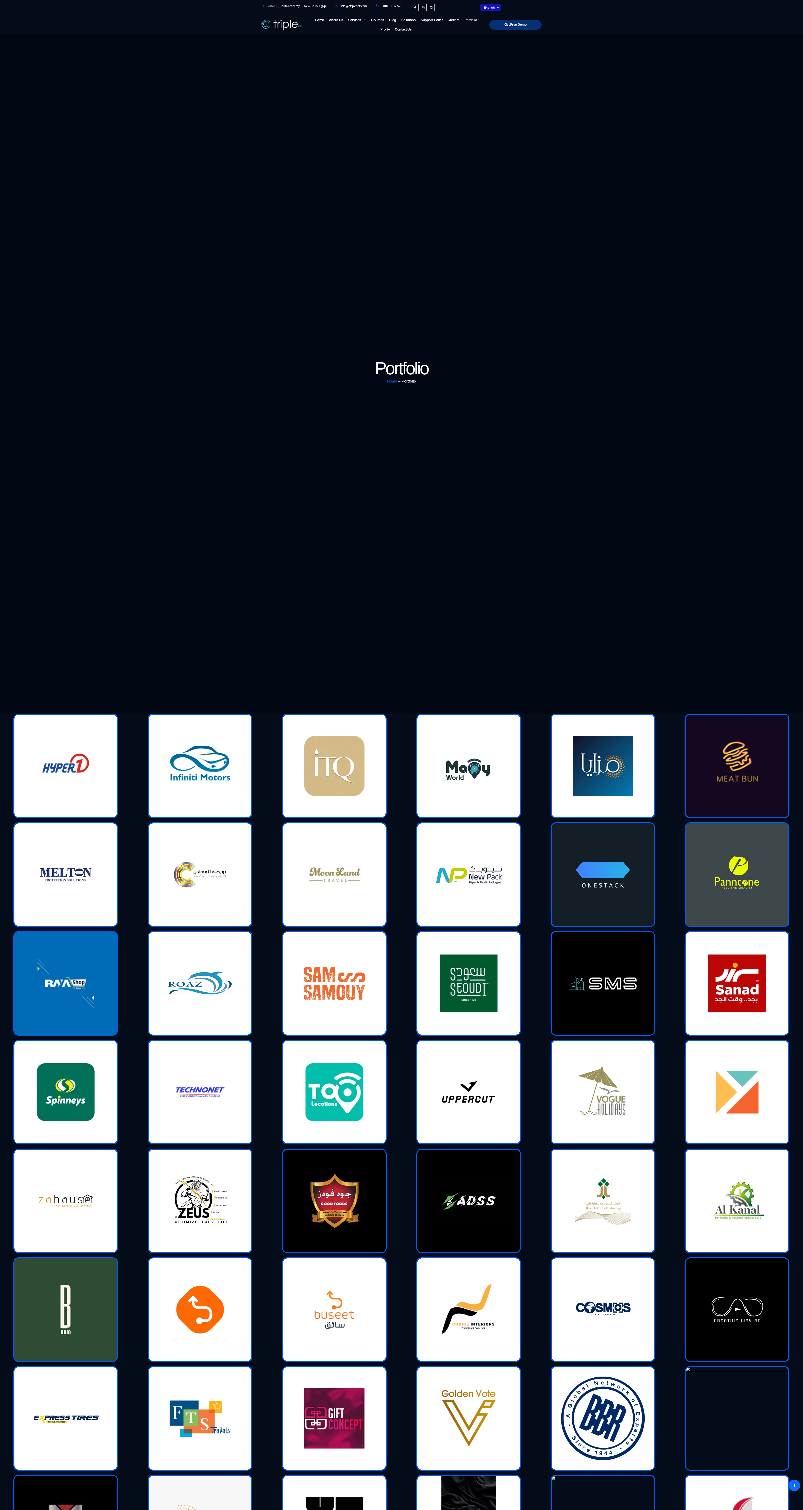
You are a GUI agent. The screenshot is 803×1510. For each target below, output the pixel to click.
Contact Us (403, 29)
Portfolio (470, 20)
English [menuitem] (489, 7)
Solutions (408, 20)
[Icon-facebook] (415, 7)
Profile (385, 29)
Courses (377, 20)
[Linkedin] (431, 7)
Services (354, 20)
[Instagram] (423, 7)
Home (319, 20)
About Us (336, 20)
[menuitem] (490, 7)
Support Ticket (431, 20)
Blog (392, 20)
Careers (453, 20)
